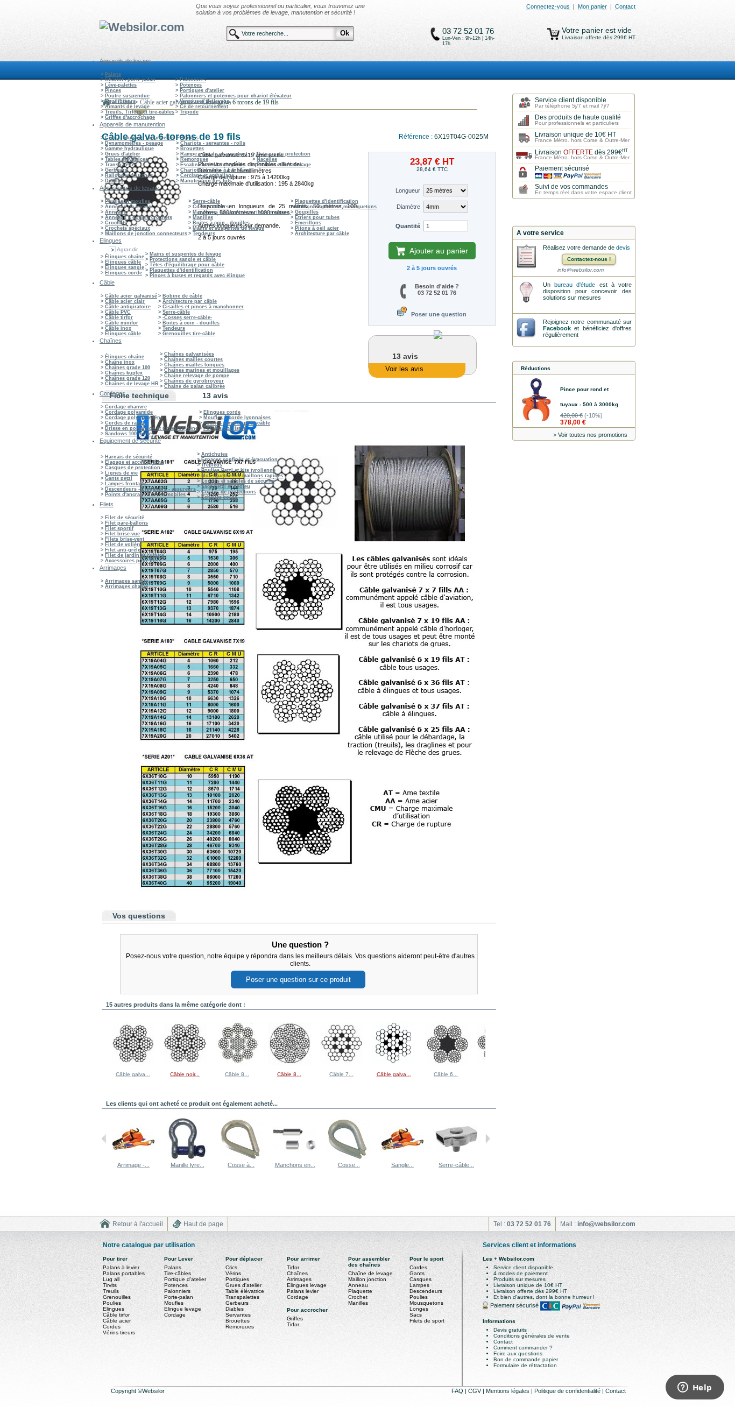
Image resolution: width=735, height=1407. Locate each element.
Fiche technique (139, 395)
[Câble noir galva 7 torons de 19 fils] (185, 1063)
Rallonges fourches (129, 175)
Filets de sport (426, 1321)
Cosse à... (241, 1165)
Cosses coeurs (211, 206)
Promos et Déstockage (284, 164)
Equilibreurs (120, 101)
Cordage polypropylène (134, 417)
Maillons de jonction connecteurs (146, 233)
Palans (113, 74)
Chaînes (297, 1273)
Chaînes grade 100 (127, 367)
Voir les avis (404, 369)
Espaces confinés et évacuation (239, 459)
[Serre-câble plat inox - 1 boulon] (456, 1158)
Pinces (113, 90)
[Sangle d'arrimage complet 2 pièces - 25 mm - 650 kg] (402, 1158)
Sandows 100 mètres (129, 433)
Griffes (295, 1318)
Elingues (113, 1309)
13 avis (215, 395)
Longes (418, 1309)
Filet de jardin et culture (134, 555)
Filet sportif (119, 528)
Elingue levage (182, 1309)
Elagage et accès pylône (134, 462)
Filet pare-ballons (126, 523)
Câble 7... (341, 1074)
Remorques (194, 159)
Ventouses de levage (204, 101)
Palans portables (124, 1273)
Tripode (189, 112)
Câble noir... (185, 1074)
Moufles (173, 1303)
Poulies (112, 1303)
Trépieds (211, 465)
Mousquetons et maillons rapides (242, 475)
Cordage (175, 1315)
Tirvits (110, 1285)
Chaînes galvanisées (189, 354)
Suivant (487, 1043)
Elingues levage (307, 1285)
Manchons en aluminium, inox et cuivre (241, 212)
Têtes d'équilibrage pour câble (187, 264)
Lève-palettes (121, 85)
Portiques (237, 1279)
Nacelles (267, 159)
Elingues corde (123, 272)
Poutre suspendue (127, 95)
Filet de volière (123, 544)
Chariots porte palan (130, 79)
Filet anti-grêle (122, 550)
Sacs (415, 1315)
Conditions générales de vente (531, 1336)
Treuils (111, 1291)
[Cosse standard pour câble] (348, 1158)
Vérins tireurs (119, 1332)
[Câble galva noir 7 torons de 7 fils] (393, 1063)
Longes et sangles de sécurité (237, 481)
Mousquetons (426, 1303)
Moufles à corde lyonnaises (237, 417)
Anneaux (115, 212)
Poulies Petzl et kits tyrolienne (238, 470)
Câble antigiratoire (128, 306)
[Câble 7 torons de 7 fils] (341, 1063)
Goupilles (307, 212)
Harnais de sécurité (128, 456)
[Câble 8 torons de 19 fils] (289, 1063)
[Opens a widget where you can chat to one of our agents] (694, 1388)
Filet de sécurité (124, 517)
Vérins (233, 1273)
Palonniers (193, 79)
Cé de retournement (204, 106)
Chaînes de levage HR (132, 383)
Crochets (116, 222)
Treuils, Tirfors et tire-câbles (139, 112)
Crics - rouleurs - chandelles (140, 137)
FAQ (458, 1391)
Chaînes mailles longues (194, 364)
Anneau (358, 1285)
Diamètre (408, 206)
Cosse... (349, 1165)
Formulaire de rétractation (525, 1365)
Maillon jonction (367, 1279)
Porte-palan (178, 1297)
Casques (420, 1279)
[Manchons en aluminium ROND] (294, 1158)
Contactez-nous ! (589, 259)
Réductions (535, 368)
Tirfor (293, 1267)
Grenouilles (117, 1297)
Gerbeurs (116, 170)
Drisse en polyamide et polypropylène (151, 428)
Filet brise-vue (122, 533)
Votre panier (583, 30)
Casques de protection (132, 467)
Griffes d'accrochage (130, 117)
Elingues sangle (124, 267)
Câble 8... (237, 1074)
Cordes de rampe (126, 423)
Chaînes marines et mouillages (201, 370)
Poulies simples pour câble (236, 423)
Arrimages (299, 1279)
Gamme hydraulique (129, 148)
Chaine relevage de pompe (196, 375)
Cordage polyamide (129, 412)
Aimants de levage (127, 106)
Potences (191, 85)
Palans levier (303, 1291)
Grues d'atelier (122, 154)
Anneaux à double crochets (138, 217)
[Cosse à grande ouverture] (241, 1158)
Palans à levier (121, 1267)
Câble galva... (133, 1074)
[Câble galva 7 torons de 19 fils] (132, 1063)
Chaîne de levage (370, 1273)
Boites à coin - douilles (221, 222)
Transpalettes (121, 164)
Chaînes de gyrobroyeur (194, 381)
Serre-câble (206, 201)
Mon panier (592, 6)
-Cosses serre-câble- (187, 317)
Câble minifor (121, 323)
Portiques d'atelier (202, 90)
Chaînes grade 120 (127, 378)
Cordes (112, 1327)
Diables (114, 180)
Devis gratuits (510, 1330)
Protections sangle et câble (183, 259)
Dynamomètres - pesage (134, 143)
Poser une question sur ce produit (298, 979)
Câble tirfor (119, 317)
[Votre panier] (553, 33)
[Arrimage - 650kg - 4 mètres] (133, 1158)
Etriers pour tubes (317, 217)
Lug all (111, 1279)
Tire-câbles (177, 1273)
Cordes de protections (228, 491)
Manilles (203, 217)
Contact (625, 6)
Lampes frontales (126, 483)
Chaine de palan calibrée (194, 386)
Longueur (407, 190)
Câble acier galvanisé (131, 296)
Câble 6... (446, 1074)
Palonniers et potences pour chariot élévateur (236, 95)
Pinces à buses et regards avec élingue (197, 275)
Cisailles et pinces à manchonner (203, 306)
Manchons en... (295, 1165)
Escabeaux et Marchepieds (212, 164)
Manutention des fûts (206, 180)
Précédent (104, 1043)
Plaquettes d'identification (326, 201)
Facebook (557, 328)
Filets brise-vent (124, 539)
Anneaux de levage (128, 206)
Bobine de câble (182, 296)
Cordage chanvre (126, 406)
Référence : (416, 136)
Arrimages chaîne (126, 586)
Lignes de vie (121, 473)
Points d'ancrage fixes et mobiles (145, 494)
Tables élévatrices (126, 159)
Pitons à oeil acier (317, 228)
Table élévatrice (244, 1291)
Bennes (189, 137)
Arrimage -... (133, 1165)
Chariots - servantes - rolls (212, 143)
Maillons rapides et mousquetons (336, 206)
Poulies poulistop (225, 428)
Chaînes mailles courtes (193, 359)
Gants (417, 1273)
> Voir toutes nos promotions (590, 435)
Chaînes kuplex (124, 373)
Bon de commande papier (525, 1359)
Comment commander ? (523, 1348)
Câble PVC (118, 312)
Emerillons (308, 222)
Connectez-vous (548, 6)
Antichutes (214, 454)
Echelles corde (219, 497)
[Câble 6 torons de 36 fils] (446, 1063)
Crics (231, 1267)
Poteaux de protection (283, 154)
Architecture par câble (322, 233)
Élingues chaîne (124, 256)
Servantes (238, 1315)
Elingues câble (123, 262)
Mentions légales (508, 1391)
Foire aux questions (517, 1353)
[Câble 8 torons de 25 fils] (237, 1063)
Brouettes (192, 148)
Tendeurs (204, 233)
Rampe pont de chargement (214, 154)
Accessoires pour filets (133, 560)
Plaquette (360, 1291)
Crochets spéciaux (127, 228)
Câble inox (118, 328)
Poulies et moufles (127, 201)
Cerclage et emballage (207, 175)
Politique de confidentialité (568, 1391)
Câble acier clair (125, 301)
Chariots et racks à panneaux (215, 170)
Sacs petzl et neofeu (225, 486)
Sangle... (402, 1165)
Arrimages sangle (126, 581)
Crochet (357, 1297)
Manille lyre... (187, 1165)
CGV (475, 1391)
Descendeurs (425, 1291)
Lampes (419, 1285)
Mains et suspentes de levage (228, 228)
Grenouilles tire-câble (188, 333)
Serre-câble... (456, 1165)
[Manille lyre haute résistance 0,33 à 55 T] (187, 1158)
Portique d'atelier (185, 1279)
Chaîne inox (120, 362)
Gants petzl (118, 478)
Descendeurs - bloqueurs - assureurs (150, 489)
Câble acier (117, 1321)
